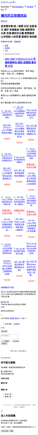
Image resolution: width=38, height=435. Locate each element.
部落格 (7, 48)
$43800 (7, 139)
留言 (16, 318)
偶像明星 (17, 41)
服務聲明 (22, 407)
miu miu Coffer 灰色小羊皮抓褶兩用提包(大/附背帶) (31, 225)
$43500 (19, 142)
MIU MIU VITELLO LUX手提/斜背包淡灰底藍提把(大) (7, 173)
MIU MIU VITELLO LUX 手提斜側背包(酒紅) (7, 129)
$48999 (31, 140)
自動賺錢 (4, 287)
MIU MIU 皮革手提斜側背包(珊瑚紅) (19, 173)
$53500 (7, 280)
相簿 (6, 46)
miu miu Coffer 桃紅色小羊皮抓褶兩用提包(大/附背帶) (31, 178)
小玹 (2, 307)
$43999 (19, 181)
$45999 (7, 236)
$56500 (19, 276)
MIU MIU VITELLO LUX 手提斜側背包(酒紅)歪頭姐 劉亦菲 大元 (20, 62)
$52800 (31, 281)
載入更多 (4, 331)
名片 (6, 50)
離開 (11, 431)
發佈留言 (4, 343)
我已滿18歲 (5, 431)
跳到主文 (4, 21)
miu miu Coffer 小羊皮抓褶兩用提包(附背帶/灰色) (7, 224)
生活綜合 (16, 324)
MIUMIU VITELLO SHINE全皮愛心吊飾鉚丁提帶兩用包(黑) (7, 267)
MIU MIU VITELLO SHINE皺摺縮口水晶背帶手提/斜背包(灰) (19, 130)
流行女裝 (10, 287)
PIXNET (9, 405)
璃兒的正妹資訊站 (14, 15)
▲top (2, 327)
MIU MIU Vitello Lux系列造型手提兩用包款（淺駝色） (19, 224)
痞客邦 (12, 318)
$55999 (31, 190)
